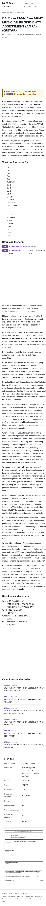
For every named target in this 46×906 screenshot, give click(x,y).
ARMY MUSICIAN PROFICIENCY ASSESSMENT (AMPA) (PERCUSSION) (24, 733)
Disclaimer (23, 893)
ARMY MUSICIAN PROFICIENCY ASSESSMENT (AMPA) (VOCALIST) (24, 699)
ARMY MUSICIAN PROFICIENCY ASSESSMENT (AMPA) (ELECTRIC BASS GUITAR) (24, 710)
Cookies (16, 893)
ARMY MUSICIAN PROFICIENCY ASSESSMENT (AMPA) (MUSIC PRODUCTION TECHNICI (24, 688)
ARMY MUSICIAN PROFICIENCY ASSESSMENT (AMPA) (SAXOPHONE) (24, 744)
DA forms (26, 3)
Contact (35, 6)
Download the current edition (25, 94)
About (29, 6)
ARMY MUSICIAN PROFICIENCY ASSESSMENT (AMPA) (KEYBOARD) (24, 722)
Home (4, 13)
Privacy (4, 893)
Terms (10, 893)
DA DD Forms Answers (8, 5)
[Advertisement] (23, 64)
